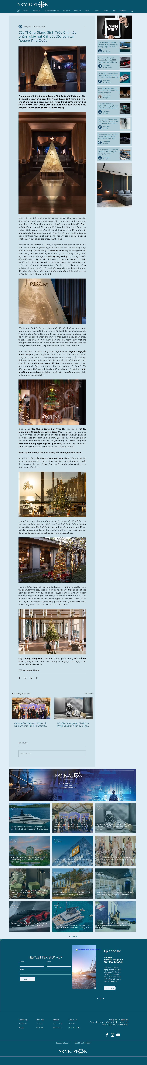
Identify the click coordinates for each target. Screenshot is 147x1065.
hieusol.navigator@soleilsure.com (112, 1022)
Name (22, 961)
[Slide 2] (100, 998)
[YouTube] (118, 1034)
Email (22, 969)
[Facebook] (107, 1034)
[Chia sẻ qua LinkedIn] (31, 678)
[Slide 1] (103, 998)
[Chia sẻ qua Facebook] (19, 678)
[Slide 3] (98, 998)
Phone (49, 961)
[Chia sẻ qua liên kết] (36, 678)
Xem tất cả (88, 693)
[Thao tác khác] (84, 26)
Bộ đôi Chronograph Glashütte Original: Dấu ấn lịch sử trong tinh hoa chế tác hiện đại (73, 724)
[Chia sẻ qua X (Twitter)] (25, 678)
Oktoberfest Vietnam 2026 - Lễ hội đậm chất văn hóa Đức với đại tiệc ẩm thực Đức (30, 724)
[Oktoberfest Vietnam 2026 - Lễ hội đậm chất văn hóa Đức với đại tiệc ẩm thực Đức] (31, 708)
